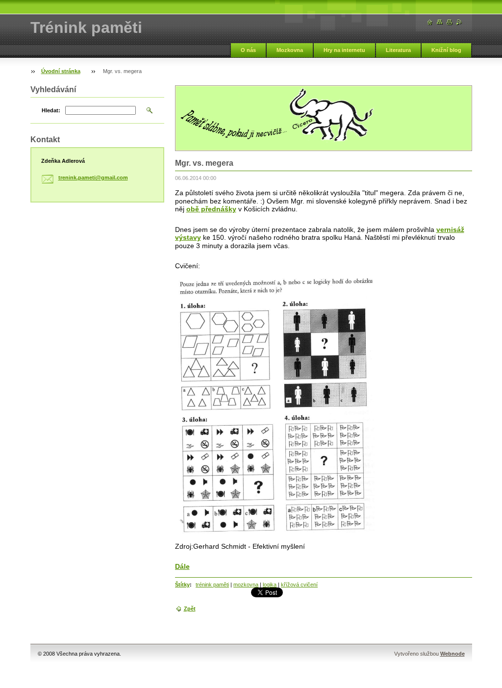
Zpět (190, 609)
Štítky (182, 584)
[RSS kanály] (459, 22)
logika (269, 584)
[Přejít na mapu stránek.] (440, 22)
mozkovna (245, 584)
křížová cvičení (299, 584)
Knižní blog (446, 50)
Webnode (452, 654)
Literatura (398, 50)
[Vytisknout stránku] (449, 22)
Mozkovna (289, 50)
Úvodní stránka (60, 71)
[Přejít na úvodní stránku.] (430, 22)
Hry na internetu (344, 50)
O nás (248, 50)
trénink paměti (212, 584)
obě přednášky (211, 209)
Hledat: (51, 110)
